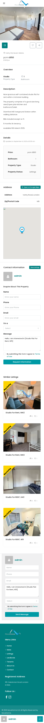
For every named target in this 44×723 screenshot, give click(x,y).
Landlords (11, 658)
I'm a (5, 323)
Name (6, 292)
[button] (22, 230)
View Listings (34, 267)
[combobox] (22, 328)
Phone (6, 302)
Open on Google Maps (31, 187)
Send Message (22, 614)
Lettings (10, 654)
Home (9, 646)
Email (5, 313)
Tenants (10, 662)
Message (7, 334)
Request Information (22, 362)
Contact (10, 670)
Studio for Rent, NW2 (15, 412)
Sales (9, 650)
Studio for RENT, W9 (15, 539)
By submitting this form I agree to (23, 355)
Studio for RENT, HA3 (15, 497)
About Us (10, 666)
